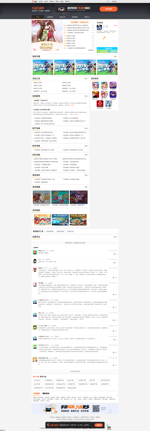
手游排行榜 (85, 397)
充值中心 (87, 17)
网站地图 (58, 417)
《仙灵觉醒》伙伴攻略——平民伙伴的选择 (73, 170)
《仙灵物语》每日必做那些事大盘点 (43, 132)
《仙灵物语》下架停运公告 (79, 22)
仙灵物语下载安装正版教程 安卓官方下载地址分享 (78, 27)
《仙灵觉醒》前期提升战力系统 (70, 167)
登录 (108, 1)
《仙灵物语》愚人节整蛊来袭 (70, 118)
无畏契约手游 (112, 399)
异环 (71, 399)
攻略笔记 (95, 397)
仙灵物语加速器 (60, 231)
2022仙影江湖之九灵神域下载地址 (38, 380)
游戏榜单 (63, 397)
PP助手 (58, 397)
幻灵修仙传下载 (60, 384)
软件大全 (80, 397)
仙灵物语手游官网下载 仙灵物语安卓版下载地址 (78, 30)
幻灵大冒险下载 (49, 388)
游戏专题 (36, 56)
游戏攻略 (75, 17)
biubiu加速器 (41, 397)
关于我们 (52, 417)
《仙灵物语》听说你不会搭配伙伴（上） (44, 135)
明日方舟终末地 (36, 399)
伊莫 (61, 399)
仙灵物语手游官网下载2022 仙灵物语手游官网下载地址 (78, 25)
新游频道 (51, 1)
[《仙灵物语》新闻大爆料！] (86, 67)
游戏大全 (74, 397)
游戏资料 (36, 175)
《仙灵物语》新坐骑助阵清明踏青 (76, 48)
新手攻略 (36, 128)
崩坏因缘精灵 (36, 400)
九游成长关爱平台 (84, 417)
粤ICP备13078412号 (65, 421)
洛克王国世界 (50, 399)
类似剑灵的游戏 (72, 388)
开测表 (57, 1)
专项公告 (92, 417)
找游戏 (46, 1)
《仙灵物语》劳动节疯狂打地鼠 (75, 32)
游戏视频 (36, 187)
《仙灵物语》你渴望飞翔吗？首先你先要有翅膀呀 (46, 141)
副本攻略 (36, 146)
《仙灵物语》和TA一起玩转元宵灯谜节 (44, 124)
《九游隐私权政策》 (43, 428)
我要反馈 (2, 430)
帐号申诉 (69, 417)
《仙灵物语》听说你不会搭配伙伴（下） (73, 135)
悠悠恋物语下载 (60, 388)
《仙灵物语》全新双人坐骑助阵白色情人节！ (74, 121)
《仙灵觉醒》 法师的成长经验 (70, 161)
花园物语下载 (60, 380)
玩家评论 (36, 237)
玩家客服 (63, 417)
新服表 (62, 1)
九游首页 (41, 1)
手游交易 (47, 397)
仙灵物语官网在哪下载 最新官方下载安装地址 (46, 161)
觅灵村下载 (71, 380)
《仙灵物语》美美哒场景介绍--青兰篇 (72, 150)
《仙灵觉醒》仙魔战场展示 (41, 182)
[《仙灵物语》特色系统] (107, 67)
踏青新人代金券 (71, 36)
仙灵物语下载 (70, 231)
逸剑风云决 (66, 399)
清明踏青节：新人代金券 (69, 88)
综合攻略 (36, 155)
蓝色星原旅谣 (102, 397)
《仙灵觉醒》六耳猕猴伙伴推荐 (42, 164)
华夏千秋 (43, 400)
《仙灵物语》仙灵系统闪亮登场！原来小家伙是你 (75, 138)
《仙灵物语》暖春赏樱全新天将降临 (43, 121)
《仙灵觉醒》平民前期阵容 (69, 164)
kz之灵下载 (37, 384)
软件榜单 (68, 397)
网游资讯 (67, 1)
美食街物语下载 (83, 384)
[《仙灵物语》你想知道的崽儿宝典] (43, 67)
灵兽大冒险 (105, 399)
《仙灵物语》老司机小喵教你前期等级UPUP (74, 132)
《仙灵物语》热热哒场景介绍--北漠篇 (44, 150)
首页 (37, 17)
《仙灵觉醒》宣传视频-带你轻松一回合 (44, 179)
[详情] (72, 105)
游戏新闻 (50, 17)
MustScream (109, 397)
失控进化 (79, 399)
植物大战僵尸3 (97, 399)
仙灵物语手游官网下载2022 (49, 380)
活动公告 (62, 17)
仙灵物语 (100, 23)
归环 (75, 399)
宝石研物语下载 (38, 388)
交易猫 (34, 397)
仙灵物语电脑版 (49, 231)
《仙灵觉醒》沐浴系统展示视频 (70, 179)
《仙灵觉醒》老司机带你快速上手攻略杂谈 (45, 170)
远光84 (47, 400)
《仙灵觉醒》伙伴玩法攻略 (41, 167)
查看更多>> (91, 50)
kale (91, 397)
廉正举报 (98, 417)
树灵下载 (92, 380)
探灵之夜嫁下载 (105, 380)
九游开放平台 (76, 417)
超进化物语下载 (49, 384)
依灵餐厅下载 (82, 380)
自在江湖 (44, 399)
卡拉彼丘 (57, 399)
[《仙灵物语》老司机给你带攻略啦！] (64, 67)
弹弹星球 (91, 399)
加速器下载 (108, 48)
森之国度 (53, 397)
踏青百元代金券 (71, 38)
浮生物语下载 (71, 384)
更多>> (116, 56)
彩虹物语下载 (93, 384)
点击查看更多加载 (75, 371)
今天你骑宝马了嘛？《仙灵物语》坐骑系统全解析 (46, 138)
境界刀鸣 (85, 399)
